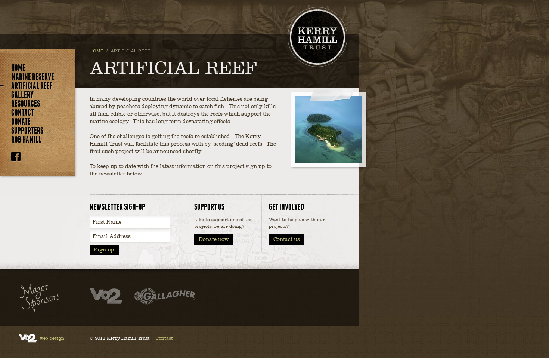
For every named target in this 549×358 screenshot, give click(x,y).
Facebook (16, 157)
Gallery (22, 95)
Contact (22, 112)
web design (52, 338)
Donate (21, 121)
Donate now (214, 239)
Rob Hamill (26, 139)
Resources (25, 104)
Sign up (104, 250)
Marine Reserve (32, 77)
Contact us (286, 239)
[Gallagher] (164, 297)
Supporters (27, 130)
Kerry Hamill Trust (317, 37)
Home (18, 68)
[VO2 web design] (106, 297)
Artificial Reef (32, 86)
